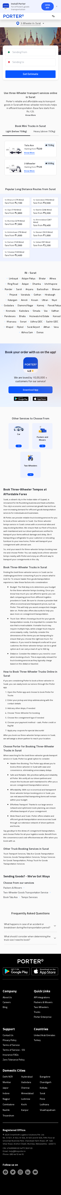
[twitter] (13, 1172)
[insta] (20, 1172)
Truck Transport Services (14, 853)
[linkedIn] (27, 1172)
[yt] (35, 1172)
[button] (30, 23)
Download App (30, 389)
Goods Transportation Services (25, 857)
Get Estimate (30, 74)
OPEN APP (47, 6)
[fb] (5, 1172)
